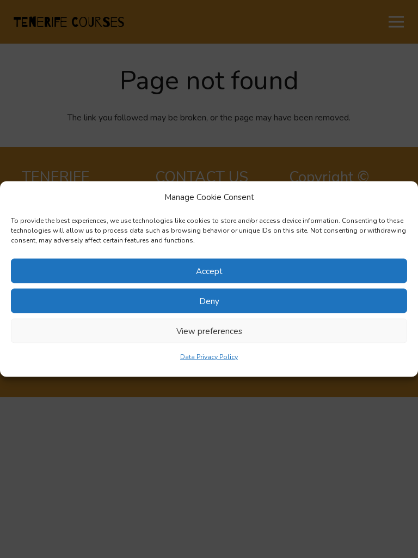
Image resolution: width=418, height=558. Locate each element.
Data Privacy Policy (209, 357)
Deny (209, 300)
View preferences (209, 330)
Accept (209, 270)
